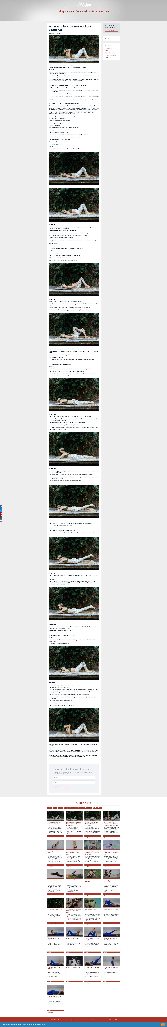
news (106, 50)
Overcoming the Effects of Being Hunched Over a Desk (73, 910)
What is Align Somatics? (54, 880)
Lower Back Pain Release (111, 909)
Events (58, 4)
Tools (94, 807)
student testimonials (110, 55)
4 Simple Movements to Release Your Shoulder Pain (73, 852)
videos (106, 57)
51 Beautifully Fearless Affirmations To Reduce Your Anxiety (92, 852)
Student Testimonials (86, 807)
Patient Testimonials (74, 807)
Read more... (50, 837)
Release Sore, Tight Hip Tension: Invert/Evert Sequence (91, 823)
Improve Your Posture (72, 938)
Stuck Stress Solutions (75, 751)
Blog (64, 4)
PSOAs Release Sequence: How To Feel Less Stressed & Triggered (73, 823)
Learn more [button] (42, 1024)
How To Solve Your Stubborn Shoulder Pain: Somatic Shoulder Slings (111, 823)
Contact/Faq (72, 4)
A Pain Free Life (70, 880)
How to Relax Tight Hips (73, 967)
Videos (99, 807)
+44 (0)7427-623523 (73, 1019)
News (65, 807)
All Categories (108, 48)
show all (50, 807)
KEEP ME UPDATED (60, 787)
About (94, 4)
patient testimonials (110, 53)
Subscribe (111, 30)
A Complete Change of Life (55, 909)
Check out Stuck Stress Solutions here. (59, 759)
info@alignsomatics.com (56, 1019)
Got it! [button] (162, 1024)
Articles (60, 807)
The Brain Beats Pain (91, 909)
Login (109, 4)
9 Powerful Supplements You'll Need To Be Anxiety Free (111, 852)
